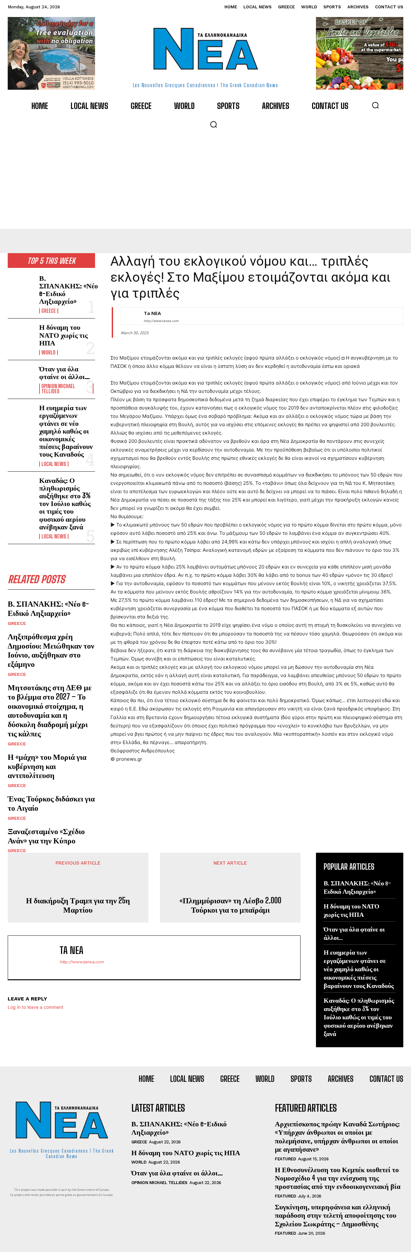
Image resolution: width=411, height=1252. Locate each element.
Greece (48, 310)
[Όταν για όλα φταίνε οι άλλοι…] (21, 376)
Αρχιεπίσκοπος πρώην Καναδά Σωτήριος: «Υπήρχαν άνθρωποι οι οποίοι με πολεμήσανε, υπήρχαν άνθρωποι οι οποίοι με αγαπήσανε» (337, 1136)
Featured (285, 1159)
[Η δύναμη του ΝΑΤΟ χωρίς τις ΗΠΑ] (21, 335)
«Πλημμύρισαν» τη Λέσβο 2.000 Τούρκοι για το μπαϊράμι (230, 905)
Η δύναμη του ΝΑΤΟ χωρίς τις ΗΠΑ (63, 335)
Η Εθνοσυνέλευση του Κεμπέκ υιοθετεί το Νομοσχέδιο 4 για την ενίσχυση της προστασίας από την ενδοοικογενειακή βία (337, 1178)
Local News (53, 464)
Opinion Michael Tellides (58, 389)
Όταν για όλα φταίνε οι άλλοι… (64, 372)
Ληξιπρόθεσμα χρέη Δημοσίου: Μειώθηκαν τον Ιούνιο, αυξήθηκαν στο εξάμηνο (51, 650)
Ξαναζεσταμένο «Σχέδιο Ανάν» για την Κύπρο (46, 835)
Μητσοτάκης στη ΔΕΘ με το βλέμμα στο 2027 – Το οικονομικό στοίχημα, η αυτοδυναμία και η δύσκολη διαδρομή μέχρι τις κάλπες (50, 710)
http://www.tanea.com (161, 320)
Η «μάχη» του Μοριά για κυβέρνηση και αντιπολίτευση (47, 766)
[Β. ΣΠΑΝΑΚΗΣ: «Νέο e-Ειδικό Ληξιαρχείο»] (21, 286)
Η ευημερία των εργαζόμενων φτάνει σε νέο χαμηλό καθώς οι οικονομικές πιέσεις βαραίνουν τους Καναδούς (66, 430)
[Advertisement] (205, 181)
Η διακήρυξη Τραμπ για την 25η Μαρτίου (78, 905)
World (48, 352)
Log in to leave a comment (35, 1007)
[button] (375, 105)
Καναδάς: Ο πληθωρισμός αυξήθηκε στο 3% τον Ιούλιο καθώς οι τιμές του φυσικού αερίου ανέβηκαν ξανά (65, 503)
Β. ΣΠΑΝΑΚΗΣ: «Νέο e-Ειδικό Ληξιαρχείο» (68, 290)
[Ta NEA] (129, 316)
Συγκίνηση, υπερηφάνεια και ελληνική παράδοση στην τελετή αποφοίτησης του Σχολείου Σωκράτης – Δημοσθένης (335, 1215)
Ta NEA (152, 313)
